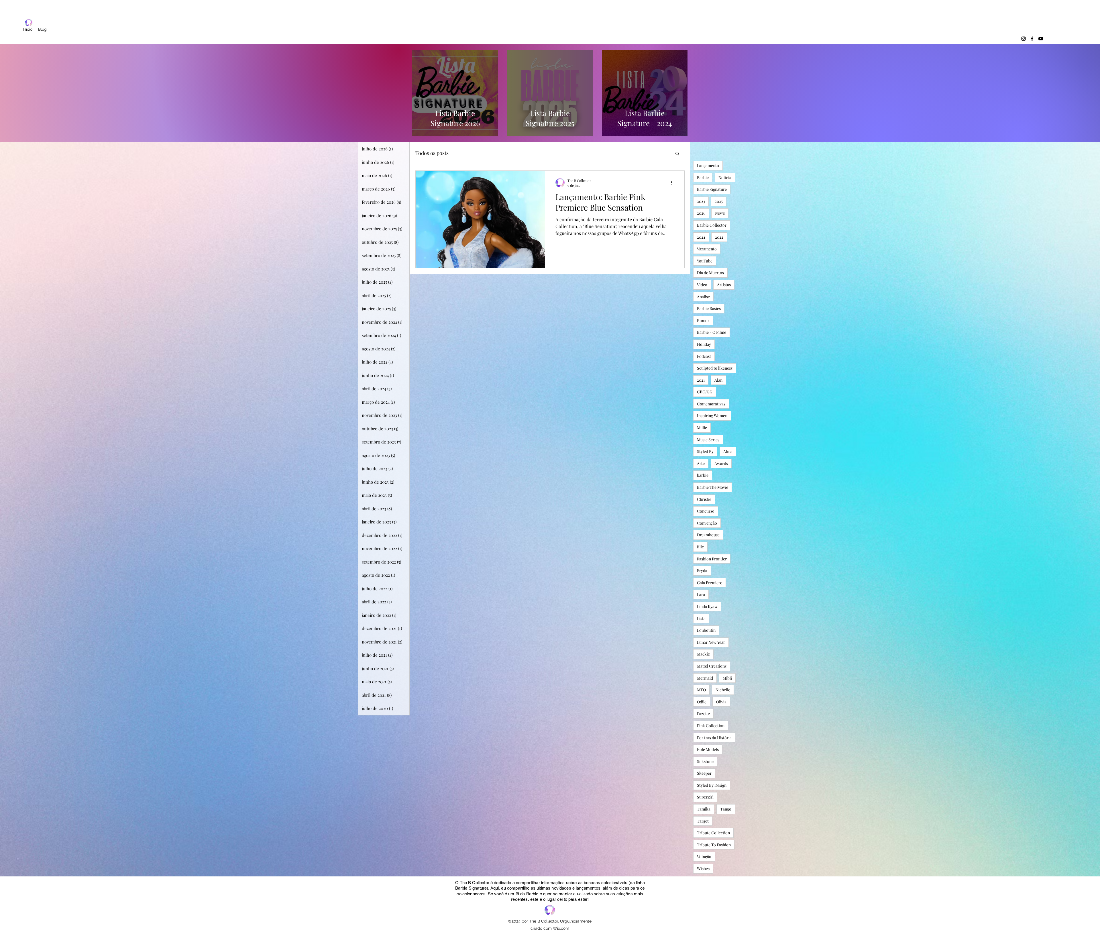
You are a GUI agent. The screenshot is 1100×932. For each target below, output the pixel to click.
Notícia (724, 177)
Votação (704, 856)
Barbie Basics (709, 308)
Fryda (702, 570)
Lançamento (708, 165)
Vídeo (702, 284)
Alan (718, 380)
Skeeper (704, 773)
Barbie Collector (711, 225)
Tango (725, 809)
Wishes (703, 868)
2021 (701, 380)
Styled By (705, 451)
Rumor (703, 320)
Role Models (708, 749)
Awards (721, 463)
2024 (701, 237)
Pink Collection (710, 725)
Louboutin (706, 630)
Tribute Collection (713, 832)
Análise (703, 296)
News (720, 213)
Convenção (707, 523)
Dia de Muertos (710, 272)
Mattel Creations (711, 666)
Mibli (727, 678)
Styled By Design (711, 785)
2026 (701, 213)
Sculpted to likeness (714, 368)
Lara (701, 594)
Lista (701, 618)
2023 (701, 201)
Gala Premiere (709, 582)
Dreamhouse (708, 534)
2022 (719, 237)
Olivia (721, 702)
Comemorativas (711, 404)
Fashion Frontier (712, 559)
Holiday (704, 344)
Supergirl (705, 797)
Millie (702, 427)
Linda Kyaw (707, 606)
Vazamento (707, 249)
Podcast (704, 356)
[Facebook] (1032, 39)
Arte (701, 463)
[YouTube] (1041, 39)
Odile (701, 702)
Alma (727, 451)
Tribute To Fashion (714, 844)
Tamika (703, 809)
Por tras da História (714, 737)
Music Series (708, 439)
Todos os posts (432, 153)
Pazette (703, 713)
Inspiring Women (712, 415)
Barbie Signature (712, 189)
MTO (701, 689)
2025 (719, 201)
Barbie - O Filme (711, 332)
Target (703, 821)
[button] (677, 154)
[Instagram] (1023, 39)
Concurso (705, 511)
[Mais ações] (673, 182)
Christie (704, 499)
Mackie (703, 654)
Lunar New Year (711, 642)
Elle (700, 547)
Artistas (724, 284)
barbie (702, 475)
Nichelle (723, 689)
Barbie (703, 177)
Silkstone (705, 761)
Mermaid (705, 678)
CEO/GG (704, 392)
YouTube (704, 261)
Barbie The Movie (712, 487)
